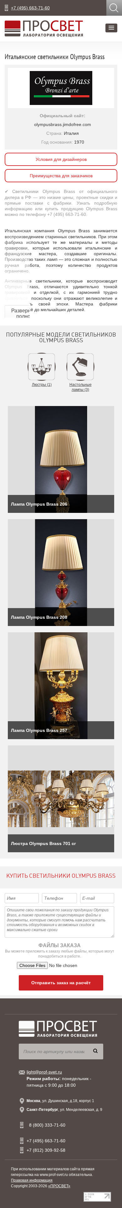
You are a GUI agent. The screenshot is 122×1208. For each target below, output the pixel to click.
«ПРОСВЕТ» (59, 1186)
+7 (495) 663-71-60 (30, 7)
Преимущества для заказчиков (61, 175)
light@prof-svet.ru (44, 1071)
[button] (111, 28)
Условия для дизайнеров (61, 159)
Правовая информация (32, 1180)
